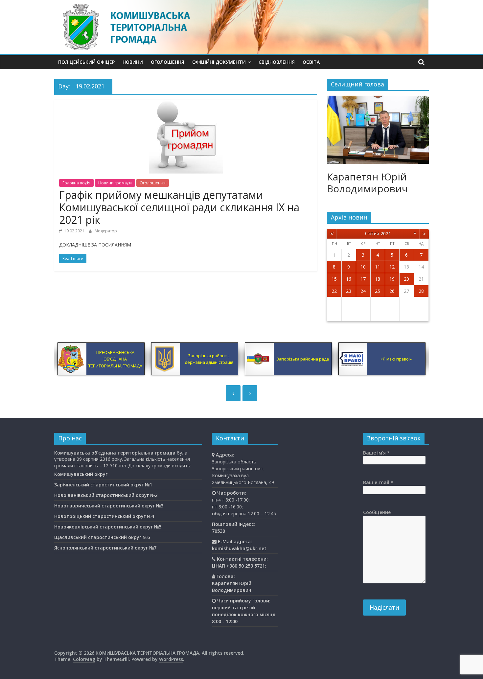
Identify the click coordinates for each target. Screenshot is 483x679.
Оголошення (167, 62)
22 (334, 291)
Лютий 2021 (378, 233)
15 (334, 279)
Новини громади (115, 183)
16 (348, 279)
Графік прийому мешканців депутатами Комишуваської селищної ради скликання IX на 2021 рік (179, 207)
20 (406, 279)
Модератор (106, 231)
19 (392, 279)
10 (363, 267)
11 (377, 267)
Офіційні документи (219, 62)
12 (392, 267)
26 (392, 291)
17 (363, 279)
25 (377, 291)
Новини (133, 62)
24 (363, 291)
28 (421, 291)
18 (377, 279)
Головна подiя (76, 183)
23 (348, 291)
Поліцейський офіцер (86, 62)
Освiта (311, 62)
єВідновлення (277, 62)
